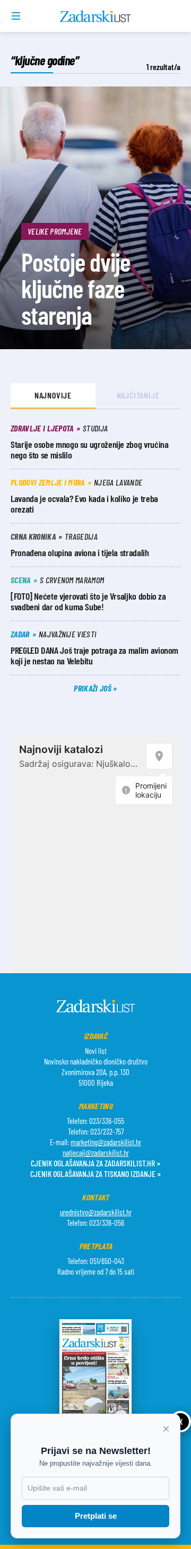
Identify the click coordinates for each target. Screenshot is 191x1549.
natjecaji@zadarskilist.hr (96, 1152)
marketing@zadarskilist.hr (106, 1142)
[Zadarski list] (96, 16)
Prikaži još (93, 688)
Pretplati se (96, 1515)
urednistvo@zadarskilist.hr (96, 1212)
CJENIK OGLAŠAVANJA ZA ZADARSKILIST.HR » (95, 1163)
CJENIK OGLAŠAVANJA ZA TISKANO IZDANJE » (95, 1174)
